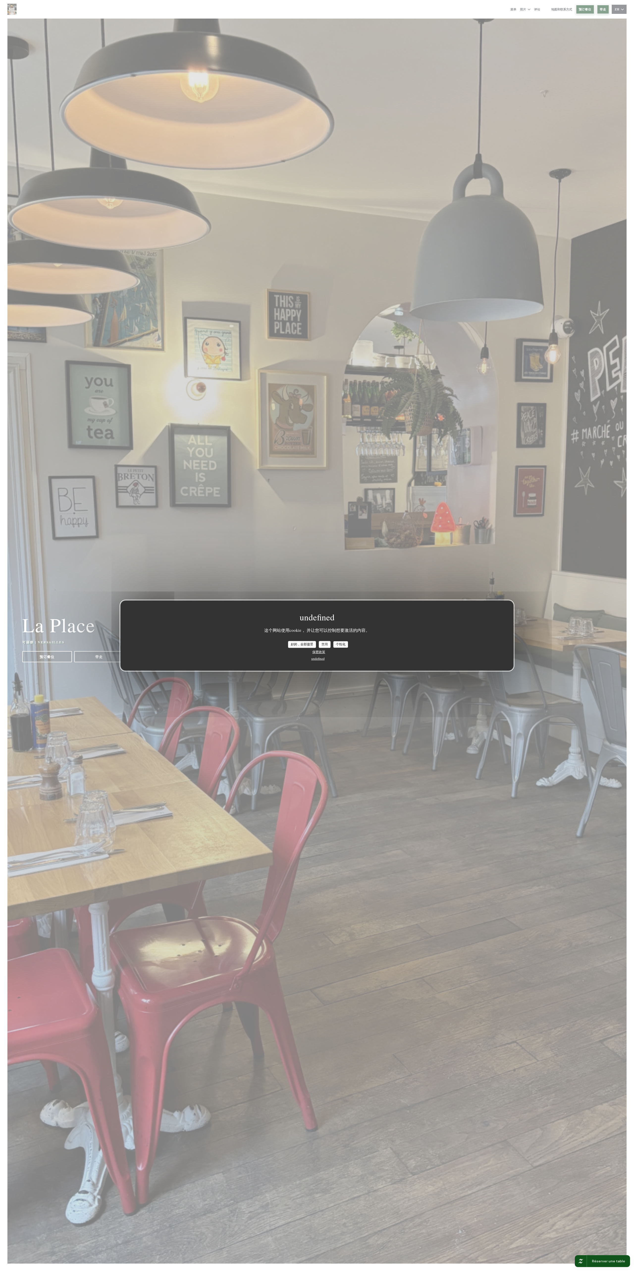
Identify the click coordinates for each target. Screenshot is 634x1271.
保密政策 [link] (318, 652)
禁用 (324, 644)
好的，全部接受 (302, 644)
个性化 (340, 644)
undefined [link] (318, 658)
